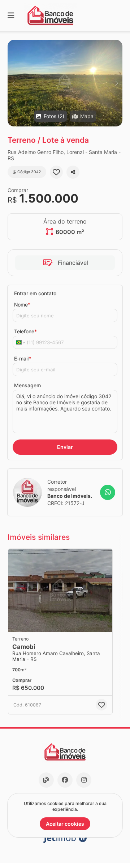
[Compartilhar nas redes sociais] (72, 172)
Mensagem (27, 385)
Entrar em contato (35, 293)
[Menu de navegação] (11, 15)
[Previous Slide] (14, 83)
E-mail (22, 358)
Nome (22, 304)
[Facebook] (65, 780)
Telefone (25, 331)
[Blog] (46, 780)
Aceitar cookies (65, 824)
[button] (65, 83)
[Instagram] (83, 780)
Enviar (65, 447)
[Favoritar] (56, 172)
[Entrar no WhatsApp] (107, 492)
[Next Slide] (116, 83)
